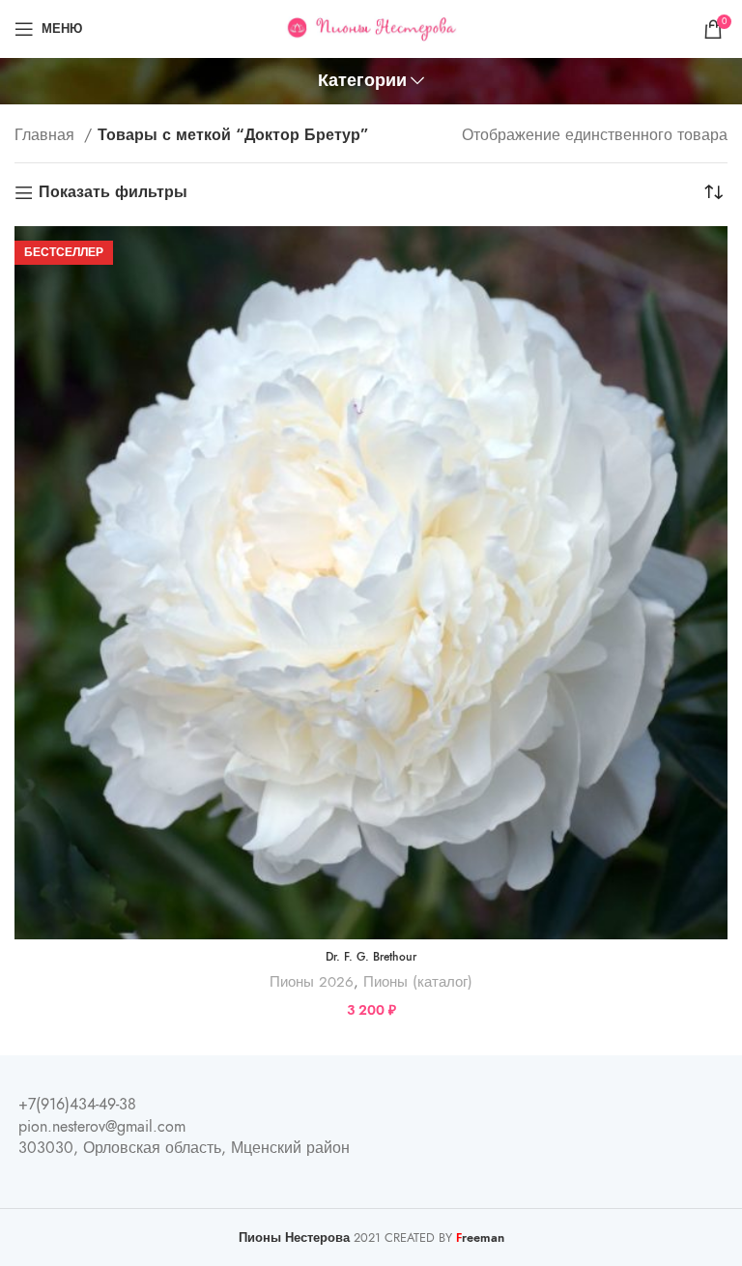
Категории (362, 81)
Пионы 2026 (312, 981)
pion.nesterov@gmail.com (102, 1126)
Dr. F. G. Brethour (371, 956)
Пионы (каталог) (417, 981)
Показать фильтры (113, 193)
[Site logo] (371, 28)
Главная (46, 135)
